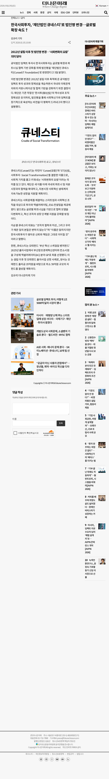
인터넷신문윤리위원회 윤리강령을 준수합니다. (55, 744)
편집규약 (70, 754)
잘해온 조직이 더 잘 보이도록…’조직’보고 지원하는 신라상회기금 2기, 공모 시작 (90, 188)
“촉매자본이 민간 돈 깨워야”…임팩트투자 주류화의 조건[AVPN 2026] (90, 372)
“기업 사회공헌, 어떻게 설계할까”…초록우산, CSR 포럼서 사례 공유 (90, 425)
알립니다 (80, 754)
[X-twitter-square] (41, 759)
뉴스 (22, 12)
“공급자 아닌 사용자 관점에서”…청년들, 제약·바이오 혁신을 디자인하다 (53, 366)
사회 (35, 12)
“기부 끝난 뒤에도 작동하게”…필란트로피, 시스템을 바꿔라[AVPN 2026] (91, 266)
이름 (14, 419)
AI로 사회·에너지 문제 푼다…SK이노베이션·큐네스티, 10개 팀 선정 (53, 351)
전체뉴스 (15, 17)
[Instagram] (52, 759)
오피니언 (85, 12)
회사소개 (29, 754)
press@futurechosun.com (68, 738)
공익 (49, 12)
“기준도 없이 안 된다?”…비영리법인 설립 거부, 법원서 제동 (90, 142)
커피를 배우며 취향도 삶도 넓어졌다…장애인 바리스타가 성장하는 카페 (90, 507)
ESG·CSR (65, 12)
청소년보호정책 (58, 754)
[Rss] (68, 759)
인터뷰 (75, 12)
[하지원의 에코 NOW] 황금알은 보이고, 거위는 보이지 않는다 (90, 164)
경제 (29, 12)
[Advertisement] (95, 637)
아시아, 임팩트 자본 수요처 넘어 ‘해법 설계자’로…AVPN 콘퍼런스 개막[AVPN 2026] (90, 539)
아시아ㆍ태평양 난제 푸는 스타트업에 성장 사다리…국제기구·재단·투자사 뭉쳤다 (53, 319)
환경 (42, 12)
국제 (56, 12)
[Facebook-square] (46, 759)
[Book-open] (57, 759)
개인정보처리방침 (42, 754)
